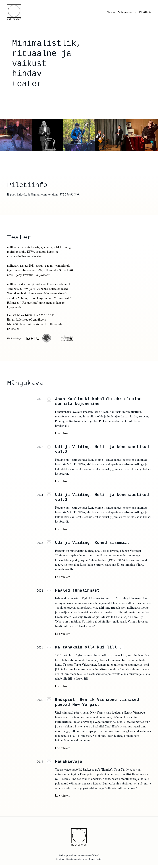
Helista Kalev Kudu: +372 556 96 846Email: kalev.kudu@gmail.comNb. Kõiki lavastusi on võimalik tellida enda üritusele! (34, 322)
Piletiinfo (145, 12)
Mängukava (125, 12)
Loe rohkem (62, 433)
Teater (111, 12)
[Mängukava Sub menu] (135, 12)
